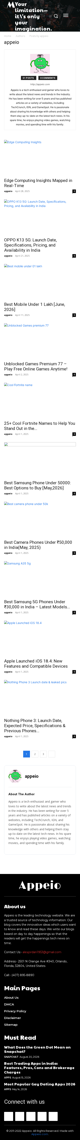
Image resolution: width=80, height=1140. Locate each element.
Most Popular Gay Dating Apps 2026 (39, 1083)
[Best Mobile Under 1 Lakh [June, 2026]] (40, 281)
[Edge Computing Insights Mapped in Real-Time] (40, 157)
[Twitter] (53, 1116)
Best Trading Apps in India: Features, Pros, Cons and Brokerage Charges (39, 1068)
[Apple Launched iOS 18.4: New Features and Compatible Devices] (40, 638)
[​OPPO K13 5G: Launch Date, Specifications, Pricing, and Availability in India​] (40, 217)
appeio (8, 191)
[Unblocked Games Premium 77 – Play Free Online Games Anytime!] (40, 341)
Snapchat (11, 1056)
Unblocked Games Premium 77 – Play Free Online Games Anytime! (35, 366)
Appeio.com (39, 1134)
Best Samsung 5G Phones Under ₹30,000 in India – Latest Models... (37, 604)
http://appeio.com (40, 84)
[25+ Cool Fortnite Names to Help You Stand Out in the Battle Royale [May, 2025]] (40, 400)
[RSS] (42, 1116)
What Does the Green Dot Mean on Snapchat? (37, 1049)
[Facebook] (8, 1116)
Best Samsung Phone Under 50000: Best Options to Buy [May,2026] (37, 485)
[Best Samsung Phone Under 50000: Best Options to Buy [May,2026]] (40, 460)
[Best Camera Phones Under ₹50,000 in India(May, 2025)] (40, 519)
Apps (7, 1077)
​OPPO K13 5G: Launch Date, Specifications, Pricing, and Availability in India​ (30, 245)
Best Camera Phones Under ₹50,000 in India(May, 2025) (38, 545)
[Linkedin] (30, 1116)
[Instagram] (19, 1116)
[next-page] (51, 754)
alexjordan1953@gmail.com (42, 952)
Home (7, 36)
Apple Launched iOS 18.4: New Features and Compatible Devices (36, 664)
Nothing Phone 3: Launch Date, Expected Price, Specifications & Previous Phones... (34, 725)
